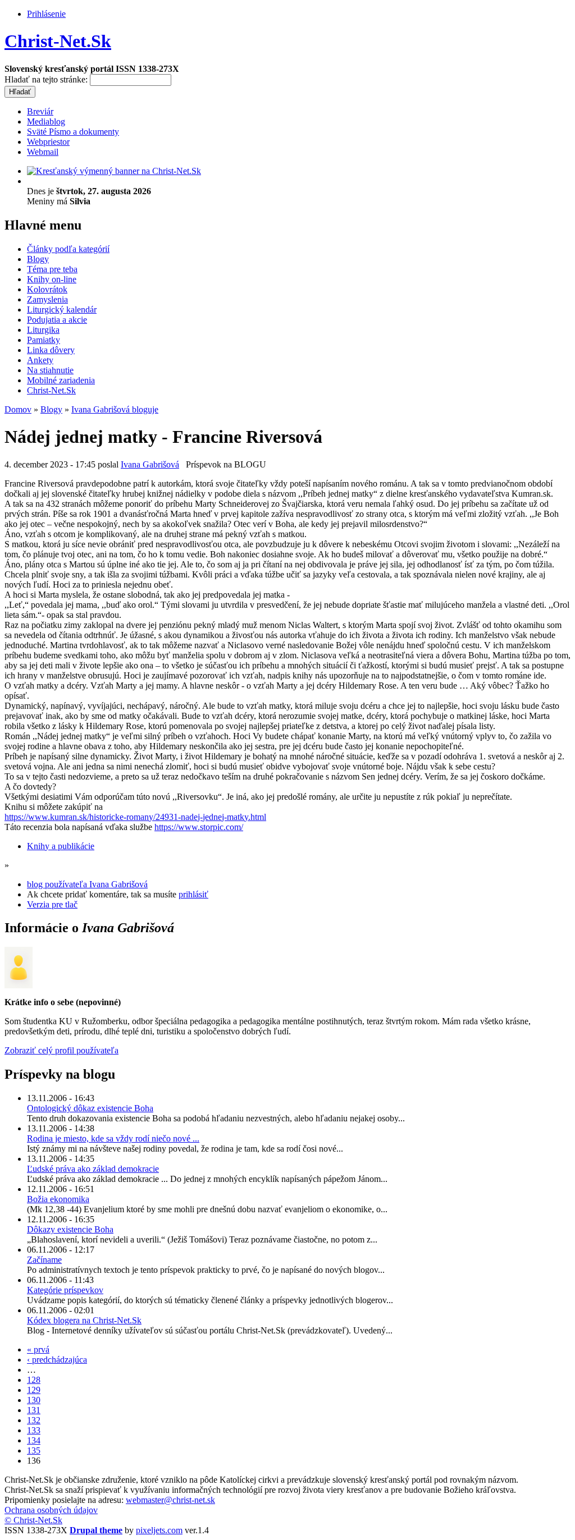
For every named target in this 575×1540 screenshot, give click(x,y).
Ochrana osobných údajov (51, 1510)
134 (33, 1440)
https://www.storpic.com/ (198, 827)
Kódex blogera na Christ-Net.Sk (84, 1320)
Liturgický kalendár (62, 309)
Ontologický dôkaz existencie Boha (90, 1108)
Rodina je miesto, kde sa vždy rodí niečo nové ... (113, 1138)
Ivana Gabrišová (150, 464)
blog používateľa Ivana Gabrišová (87, 884)
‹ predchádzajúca (57, 1359)
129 (33, 1390)
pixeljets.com (159, 1530)
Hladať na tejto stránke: (47, 79)
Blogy (38, 259)
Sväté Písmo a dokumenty (73, 131)
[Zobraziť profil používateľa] (18, 985)
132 (33, 1420)
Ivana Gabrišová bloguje (114, 409)
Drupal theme (96, 1530)
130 (33, 1400)
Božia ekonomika (58, 1199)
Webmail (42, 152)
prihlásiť (193, 894)
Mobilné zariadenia (61, 380)
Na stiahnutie (50, 370)
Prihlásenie (46, 14)
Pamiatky (43, 340)
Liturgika (43, 329)
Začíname (44, 1259)
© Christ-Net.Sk (33, 1520)
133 (33, 1430)
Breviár (40, 111)
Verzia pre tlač (52, 904)
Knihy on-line (51, 279)
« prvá (38, 1349)
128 (33, 1380)
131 (33, 1410)
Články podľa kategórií (68, 249)
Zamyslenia (47, 299)
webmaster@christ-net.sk (170, 1500)
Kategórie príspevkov (65, 1290)
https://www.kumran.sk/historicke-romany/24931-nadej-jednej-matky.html (135, 817)
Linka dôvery (51, 350)
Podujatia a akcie (57, 319)
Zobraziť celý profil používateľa (61, 1050)
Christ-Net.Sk (57, 41)
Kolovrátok (47, 289)
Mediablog (46, 121)
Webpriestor (48, 141)
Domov (17, 409)
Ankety (40, 360)
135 (33, 1450)
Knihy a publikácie (60, 846)
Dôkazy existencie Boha (70, 1229)
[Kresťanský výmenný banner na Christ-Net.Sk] (114, 171)
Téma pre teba (52, 269)
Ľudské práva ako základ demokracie (93, 1169)
